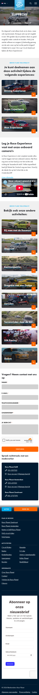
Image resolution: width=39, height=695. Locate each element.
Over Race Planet (8, 572)
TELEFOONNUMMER (11, 403)
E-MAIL (5, 393)
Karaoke (23, 547)
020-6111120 (12, 483)
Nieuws (4, 583)
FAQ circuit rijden (8, 533)
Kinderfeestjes (7, 554)
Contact (4, 576)
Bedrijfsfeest (24, 562)
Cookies (34, 692)
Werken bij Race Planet (10, 579)
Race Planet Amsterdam (10, 526)
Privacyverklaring (24, 692)
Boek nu (25, 509)
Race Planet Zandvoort (10, 522)
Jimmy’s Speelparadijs (27, 554)
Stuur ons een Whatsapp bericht (18, 474)
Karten (4, 551)
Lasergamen (6, 558)
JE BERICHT (7, 423)
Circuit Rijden (17, 23)
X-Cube (22, 551)
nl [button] (5, 3)
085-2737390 (12, 495)
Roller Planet (24, 558)
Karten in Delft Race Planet (11, 529)
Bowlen (4, 562)
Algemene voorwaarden (9, 692)
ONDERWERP (8, 413)
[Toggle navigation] (35, 3)
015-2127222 (12, 470)
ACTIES (6, 509)
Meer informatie (7, 177)
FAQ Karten (6, 537)
